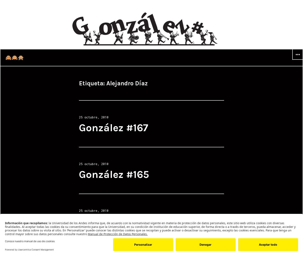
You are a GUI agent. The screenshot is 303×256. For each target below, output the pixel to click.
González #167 (113, 128)
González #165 (114, 174)
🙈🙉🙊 (14, 58)
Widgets (298, 59)
